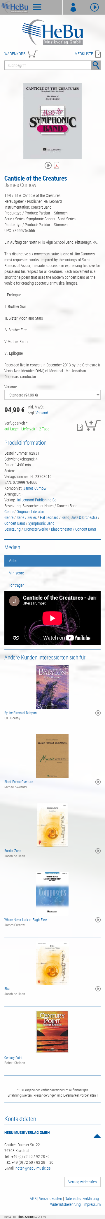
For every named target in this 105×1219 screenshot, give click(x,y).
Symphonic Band (41, 523)
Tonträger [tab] (16, 585)
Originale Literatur (30, 511)
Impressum (92, 1204)
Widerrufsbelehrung (65, 1204)
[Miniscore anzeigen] (57, 166)
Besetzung (12, 529)
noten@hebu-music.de (32, 1168)
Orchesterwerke (36, 529)
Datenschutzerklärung (82, 1198)
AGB (33, 1198)
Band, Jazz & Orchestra (79, 517)
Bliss (7, 988)
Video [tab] (13, 560)
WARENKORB (14, 53)
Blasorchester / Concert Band (73, 529)
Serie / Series (27, 517)
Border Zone (12, 850)
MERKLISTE (84, 53)
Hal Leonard (49, 517)
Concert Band (14, 523)
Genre (8, 511)
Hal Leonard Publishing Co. (36, 500)
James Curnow (34, 488)
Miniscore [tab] (16, 573)
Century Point (13, 1057)
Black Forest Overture (18, 781)
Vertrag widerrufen (82, 1182)
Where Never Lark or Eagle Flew (25, 919)
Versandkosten (50, 1198)
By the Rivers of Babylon (20, 712)
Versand (42, 412)
